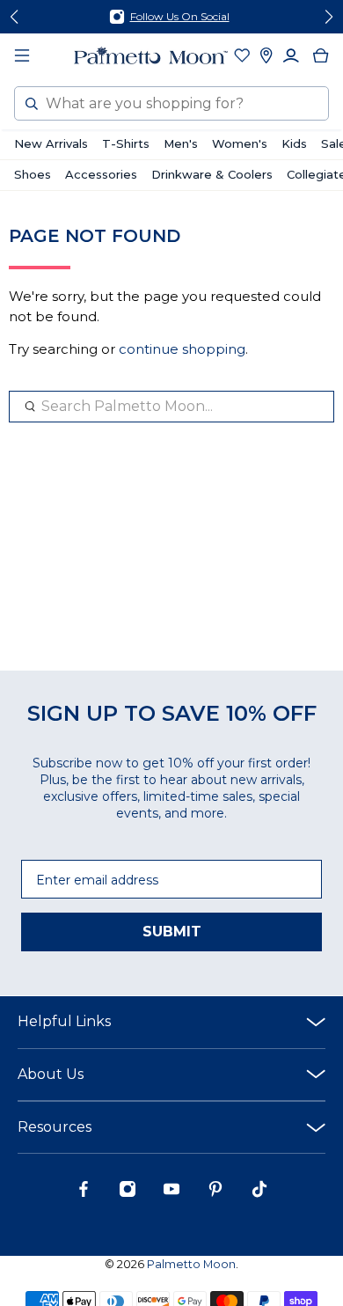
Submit (171, 931)
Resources (54, 1127)
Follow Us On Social (180, 16)
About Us (51, 1074)
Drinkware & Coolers (212, 174)
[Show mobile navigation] (22, 55)
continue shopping (182, 349)
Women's (239, 143)
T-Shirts (126, 143)
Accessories (101, 174)
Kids (294, 143)
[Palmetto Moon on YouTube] (171, 1193)
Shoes (32, 174)
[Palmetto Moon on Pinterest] (215, 1193)
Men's (181, 143)
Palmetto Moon (191, 1264)
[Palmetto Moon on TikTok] (259, 1193)
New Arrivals (51, 143)
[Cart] (321, 55)
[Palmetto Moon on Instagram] (127, 1193)
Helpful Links (64, 1021)
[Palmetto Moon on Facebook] (83, 1193)
